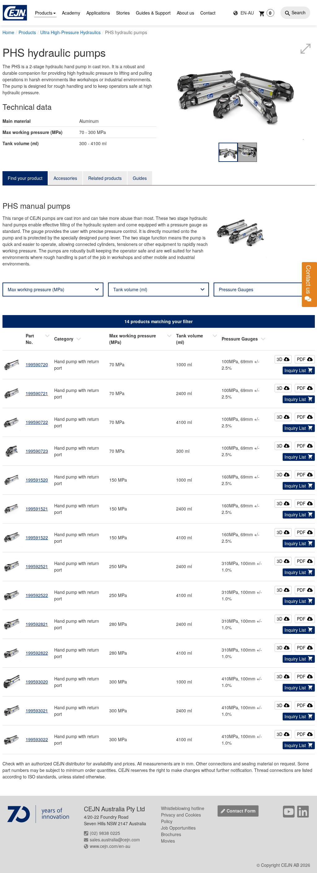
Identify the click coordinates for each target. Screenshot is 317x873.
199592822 (37, 653)
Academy (71, 13)
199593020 (37, 682)
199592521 (37, 566)
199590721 (37, 393)
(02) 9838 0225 (105, 833)
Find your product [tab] (25, 178)
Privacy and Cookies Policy (181, 818)
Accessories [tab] (65, 178)
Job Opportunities (178, 828)
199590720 (37, 364)
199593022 (37, 739)
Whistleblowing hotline (182, 808)
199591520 (37, 480)
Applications (98, 13)
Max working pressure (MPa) (36, 289)
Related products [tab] (105, 178)
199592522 (37, 595)
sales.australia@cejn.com (115, 839)
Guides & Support (153, 13)
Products (43, 13)
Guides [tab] (140, 178)
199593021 (37, 710)
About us (185, 13)
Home (8, 32)
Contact (207, 13)
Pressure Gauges (236, 289)
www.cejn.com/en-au (110, 846)
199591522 (37, 537)
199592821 (37, 624)
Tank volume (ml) (130, 289)
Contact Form (241, 811)
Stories (123, 13)
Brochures (171, 834)
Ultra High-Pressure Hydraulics (70, 32)
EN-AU (246, 13)
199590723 (37, 451)
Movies (168, 841)
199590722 (37, 422)
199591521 (37, 509)
